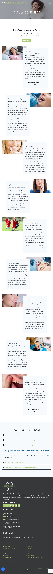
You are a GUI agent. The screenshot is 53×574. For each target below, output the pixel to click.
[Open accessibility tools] (3, 569)
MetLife (6, 553)
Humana (29, 551)
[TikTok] (10, 505)
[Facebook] (4, 505)
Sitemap (40, 568)
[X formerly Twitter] (16, 505)
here (11, 457)
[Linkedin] (19, 505)
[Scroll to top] (49, 568)
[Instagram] (7, 505)
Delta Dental (30, 546)
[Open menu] (49, 2)
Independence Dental (34, 35)
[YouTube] (13, 505)
